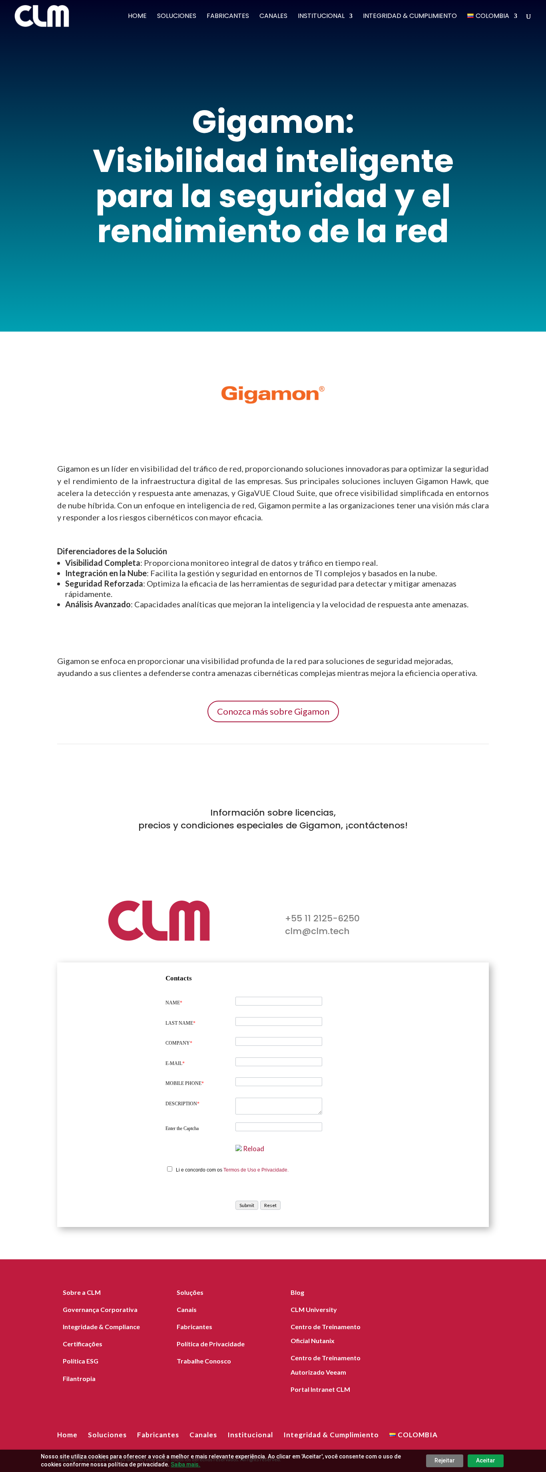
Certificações (82, 1344)
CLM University (314, 1309)
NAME (173, 1003)
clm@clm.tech (317, 931)
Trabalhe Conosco (204, 1361)
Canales (273, 16)
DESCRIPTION (182, 1103)
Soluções (190, 1292)
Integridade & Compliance (101, 1326)
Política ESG (80, 1361)
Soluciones (176, 16)
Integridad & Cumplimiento (410, 16)
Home (137, 16)
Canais (187, 1309)
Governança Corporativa (100, 1309)
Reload (253, 1148)
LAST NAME (180, 1023)
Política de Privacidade (211, 1344)
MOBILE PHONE (184, 1083)
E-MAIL (175, 1063)
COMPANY (178, 1043)
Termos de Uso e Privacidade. (256, 1170)
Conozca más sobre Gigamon (273, 711)
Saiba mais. (185, 1464)
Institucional (321, 16)
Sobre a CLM (82, 1292)
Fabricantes (228, 16)
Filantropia (79, 1378)
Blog (297, 1292)
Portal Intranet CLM (320, 1389)
